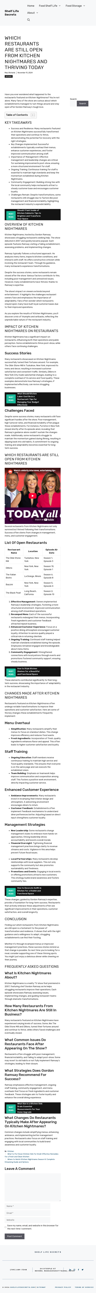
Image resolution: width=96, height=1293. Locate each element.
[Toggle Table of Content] (31, 115)
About (31, 12)
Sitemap (41, 1287)
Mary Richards (10, 73)
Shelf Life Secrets (12, 12)
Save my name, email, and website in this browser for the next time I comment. (32, 1227)
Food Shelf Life (48, 5)
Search (73, 99)
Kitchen (8, 76)
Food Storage (74, 5)
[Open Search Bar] (28, 19)
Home (30, 5)
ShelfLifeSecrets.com (22, 1287)
